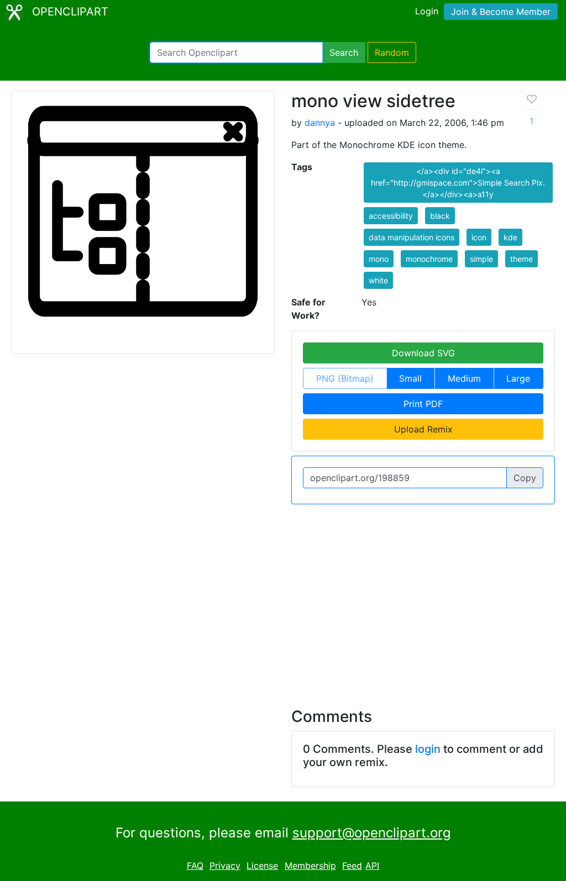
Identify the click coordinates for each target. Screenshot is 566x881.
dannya (320, 122)
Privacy (224, 865)
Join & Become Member (501, 11)
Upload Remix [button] (423, 429)
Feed (352, 865)
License (262, 865)
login (428, 749)
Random (392, 52)
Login (426, 11)
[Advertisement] (283, 599)
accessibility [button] (391, 215)
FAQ (195, 865)
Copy (524, 477)
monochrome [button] (429, 258)
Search (343, 52)
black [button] (440, 215)
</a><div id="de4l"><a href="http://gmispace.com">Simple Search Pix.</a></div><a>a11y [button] (458, 182)
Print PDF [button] (423, 403)
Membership (310, 865)
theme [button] (521, 258)
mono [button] (379, 258)
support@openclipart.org (371, 833)
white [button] (378, 280)
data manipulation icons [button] (411, 237)
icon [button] (478, 237)
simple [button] (481, 258)
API (372, 865)
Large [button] (518, 378)
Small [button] (410, 378)
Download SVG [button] (423, 352)
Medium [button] (464, 378)
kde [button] (510, 237)
